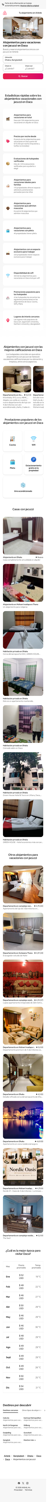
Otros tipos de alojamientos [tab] (33, 1410)
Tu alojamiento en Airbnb (30, 13)
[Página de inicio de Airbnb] (5, 13)
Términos (28, 1490)
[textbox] (13, 68)
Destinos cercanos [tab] (10, 1410)
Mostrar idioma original (29, 6)
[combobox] (23, 60)
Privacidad (18, 1490)
